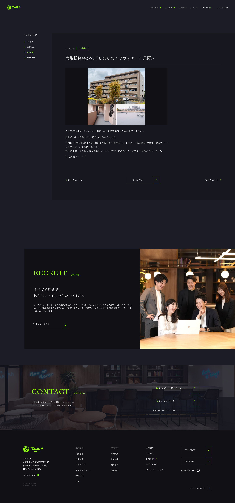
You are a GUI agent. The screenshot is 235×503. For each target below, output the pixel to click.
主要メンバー (81, 464)
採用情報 (206, 7)
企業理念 (80, 459)
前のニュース (75, 179)
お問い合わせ (222, 7)
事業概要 (115, 453)
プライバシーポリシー (155, 469)
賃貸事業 (115, 470)
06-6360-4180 (34, 469)
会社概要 (80, 475)
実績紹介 (182, 7)
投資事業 (115, 459)
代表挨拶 (80, 453)
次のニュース (212, 179)
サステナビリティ (83, 470)
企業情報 (80, 447)
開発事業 (115, 464)
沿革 (78, 481)
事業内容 (115, 447)
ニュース (194, 7)
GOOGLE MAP (30, 475)
